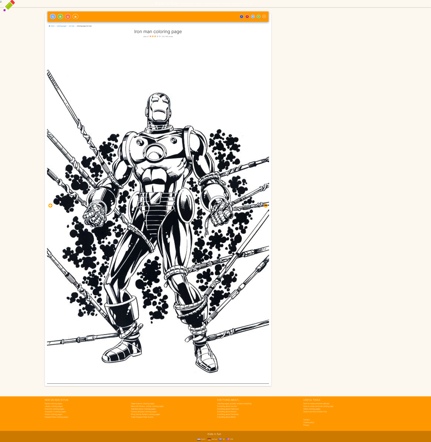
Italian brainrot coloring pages (142, 403)
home (52, 26)
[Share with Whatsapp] (258, 16)
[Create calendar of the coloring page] (60, 16)
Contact (306, 420)
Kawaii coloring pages (53, 403)
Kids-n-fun (166, 3)
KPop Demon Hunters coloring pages (145, 414)
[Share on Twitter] (253, 16)
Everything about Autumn (227, 411)
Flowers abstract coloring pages (144, 411)
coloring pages (62, 26)
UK (223, 439)
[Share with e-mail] (264, 16)
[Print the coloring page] (68, 16)
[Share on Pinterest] (247, 16)
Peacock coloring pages (54, 409)
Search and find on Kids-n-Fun (315, 411)
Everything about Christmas (228, 414)
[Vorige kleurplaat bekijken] (51, 205)
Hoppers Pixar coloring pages (56, 417)
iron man (71, 26)
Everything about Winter (226, 417)
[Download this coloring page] (75, 16)
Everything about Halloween (228, 409)
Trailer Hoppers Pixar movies (142, 417)
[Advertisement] (158, 54)
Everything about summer (227, 406)
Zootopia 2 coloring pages (55, 411)
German (214, 439)
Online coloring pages (311, 409)
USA (231, 439)
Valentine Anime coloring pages (143, 409)
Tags (246, 3)
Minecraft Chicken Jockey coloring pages (147, 406)
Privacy (306, 425)
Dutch (203, 439)
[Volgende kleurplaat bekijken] (265, 205)
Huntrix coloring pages (53, 414)
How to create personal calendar (316, 403)
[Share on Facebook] (241, 16)
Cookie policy (308, 422)
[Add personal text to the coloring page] (53, 16)
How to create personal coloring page (318, 406)
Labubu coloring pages (54, 406)
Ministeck (226, 3)
